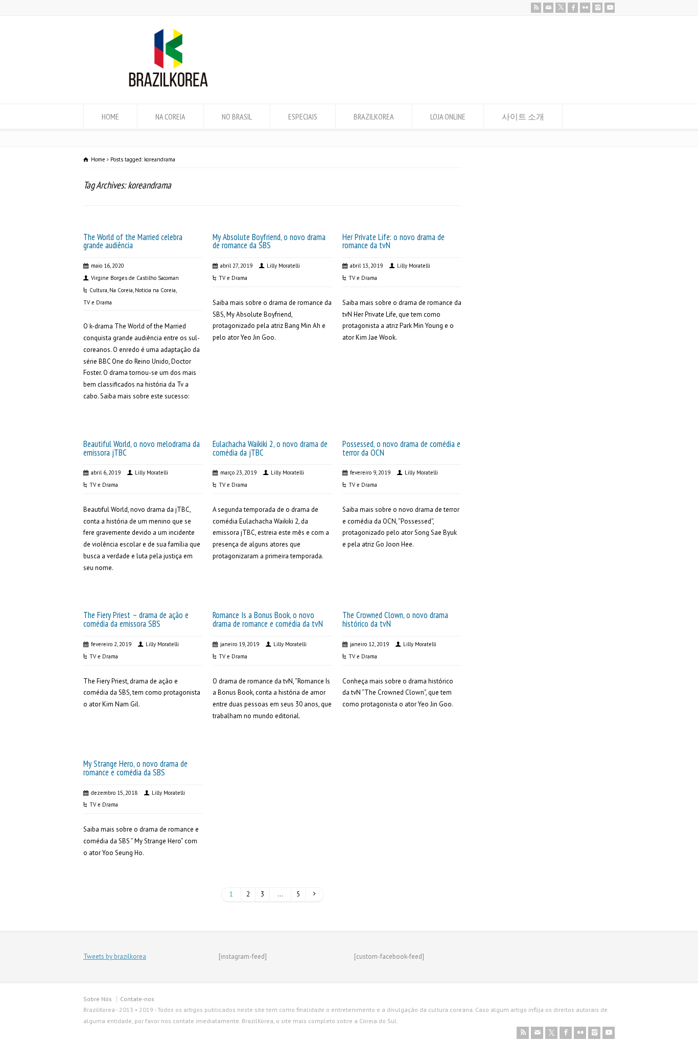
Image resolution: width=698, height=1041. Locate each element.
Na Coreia (121, 290)
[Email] (548, 8)
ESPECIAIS (302, 116)
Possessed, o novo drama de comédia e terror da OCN (401, 448)
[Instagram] (597, 8)
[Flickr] (585, 8)
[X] (560, 8)
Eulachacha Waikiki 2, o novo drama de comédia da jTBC (270, 448)
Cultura (98, 290)
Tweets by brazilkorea (114, 956)
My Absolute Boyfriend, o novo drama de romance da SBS (269, 241)
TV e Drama (97, 302)
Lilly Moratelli (283, 265)
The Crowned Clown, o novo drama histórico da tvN (395, 619)
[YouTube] (609, 8)
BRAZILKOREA (374, 116)
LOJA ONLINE (448, 116)
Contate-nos (137, 999)
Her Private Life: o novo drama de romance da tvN (393, 241)
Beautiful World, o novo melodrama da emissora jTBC (141, 448)
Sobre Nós (97, 999)
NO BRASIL (237, 116)
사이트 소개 (523, 116)
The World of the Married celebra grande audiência (132, 241)
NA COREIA (170, 116)
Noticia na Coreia (155, 290)
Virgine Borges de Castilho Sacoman (135, 277)
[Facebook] (573, 8)
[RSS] (536, 8)
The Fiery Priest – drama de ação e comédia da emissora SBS (136, 619)
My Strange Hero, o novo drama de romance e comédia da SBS (135, 768)
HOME (110, 116)
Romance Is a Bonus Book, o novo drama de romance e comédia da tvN (268, 619)
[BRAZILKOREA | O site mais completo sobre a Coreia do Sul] (168, 84)
